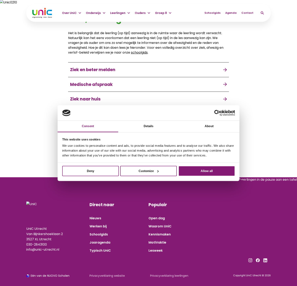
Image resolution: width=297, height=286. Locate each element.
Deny (90, 171)
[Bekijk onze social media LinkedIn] (265, 260)
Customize (146, 171)
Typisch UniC (100, 250)
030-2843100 (36, 244)
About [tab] (209, 126)
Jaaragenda (100, 242)
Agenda (231, 13)
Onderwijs (93, 13)
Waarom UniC (160, 226)
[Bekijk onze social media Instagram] (250, 260)
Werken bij (98, 226)
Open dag (156, 218)
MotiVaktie (157, 242)
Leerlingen (117, 13)
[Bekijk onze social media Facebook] (258, 260)
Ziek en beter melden (92, 70)
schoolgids (139, 52)
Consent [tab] (88, 126)
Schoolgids (212, 13)
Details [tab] (149, 126)
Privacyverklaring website (107, 276)
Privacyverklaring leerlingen (169, 276)
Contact (247, 13)
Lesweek (155, 250)
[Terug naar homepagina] (42, 13)
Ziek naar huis (85, 99)
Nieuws (95, 218)
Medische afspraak (91, 84)
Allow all (207, 171)
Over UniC (69, 13)
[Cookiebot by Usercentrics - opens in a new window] (217, 113)
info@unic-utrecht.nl (42, 249)
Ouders (140, 13)
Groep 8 (161, 13)
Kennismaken (159, 234)
